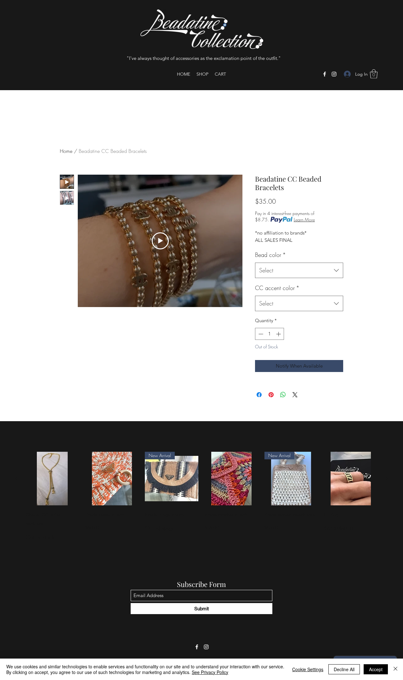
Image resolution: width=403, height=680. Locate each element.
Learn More (304, 220)
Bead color (270, 255)
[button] (373, 73)
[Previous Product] (16, 478)
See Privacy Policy (210, 672)
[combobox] (299, 270)
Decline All (344, 669)
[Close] (395, 669)
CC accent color (277, 288)
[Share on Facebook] (259, 394)
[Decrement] (260, 334)
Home (66, 151)
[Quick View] (52, 478)
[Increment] (279, 334)
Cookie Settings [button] (307, 669)
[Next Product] (386, 478)
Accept (376, 669)
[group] (201, 496)
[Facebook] (324, 74)
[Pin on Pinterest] (271, 394)
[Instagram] (334, 74)
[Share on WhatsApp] (283, 394)
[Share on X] (295, 394)
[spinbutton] (269, 334)
